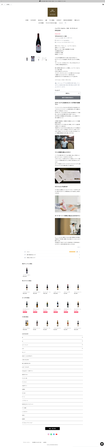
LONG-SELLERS (25, 359)
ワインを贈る (51, 20)
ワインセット (24, 381)
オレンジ (23, 352)
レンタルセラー (25, 411)
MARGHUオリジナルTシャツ (27, 404)
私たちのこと (40, 20)
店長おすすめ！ (25, 374)
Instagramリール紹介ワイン (27, 370)
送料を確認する (66, 40)
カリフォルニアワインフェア (27, 422)
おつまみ (24, 393)
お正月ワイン (24, 385)
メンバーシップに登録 (59, 37)
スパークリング (25, 344)
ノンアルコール (25, 400)
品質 (46, 20)
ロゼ (23, 348)
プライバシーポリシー (26, 442)
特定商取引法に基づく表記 (36, 442)
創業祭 (23, 419)
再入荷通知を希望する (68, 97)
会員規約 (44, 442)
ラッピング (57, 90)
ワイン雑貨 (24, 407)
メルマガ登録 (41, 22)
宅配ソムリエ (76, 20)
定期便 (23, 389)
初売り (23, 415)
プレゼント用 (24, 378)
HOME (27, 20)
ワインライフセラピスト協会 (51, 22)
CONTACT (59, 20)
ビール (23, 396)
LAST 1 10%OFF (25, 367)
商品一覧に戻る (52, 428)
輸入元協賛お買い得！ (26, 363)
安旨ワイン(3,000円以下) (27, 356)
